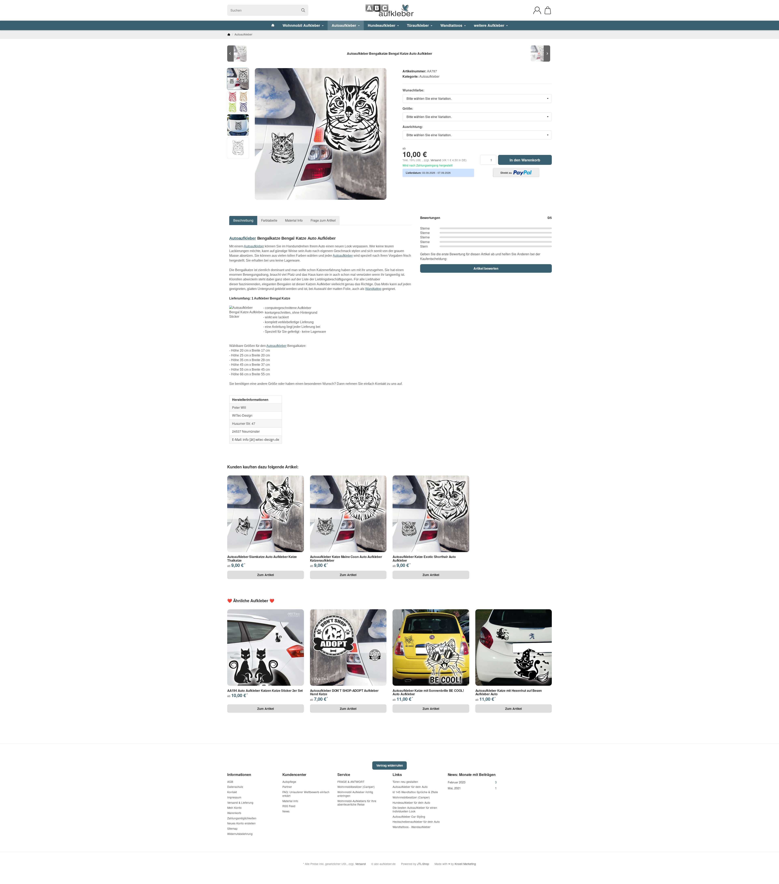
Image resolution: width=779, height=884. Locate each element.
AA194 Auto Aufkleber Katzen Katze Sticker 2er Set (265, 690)
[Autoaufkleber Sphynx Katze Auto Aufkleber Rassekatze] (539, 53)
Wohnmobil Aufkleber (302, 25)
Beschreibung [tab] (243, 220)
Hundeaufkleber (382, 25)
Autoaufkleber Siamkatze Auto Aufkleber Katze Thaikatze (262, 558)
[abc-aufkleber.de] (389, 10)
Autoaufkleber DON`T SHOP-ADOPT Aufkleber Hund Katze (344, 692)
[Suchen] (303, 10)
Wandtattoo (373, 289)
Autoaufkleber (344, 25)
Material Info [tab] (294, 220)
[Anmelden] (537, 10)
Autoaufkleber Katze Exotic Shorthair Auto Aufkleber (424, 558)
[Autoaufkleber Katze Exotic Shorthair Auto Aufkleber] (239, 53)
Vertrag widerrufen (389, 765)
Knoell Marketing (465, 864)
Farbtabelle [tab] (269, 220)
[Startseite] (228, 34)
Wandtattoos (451, 25)
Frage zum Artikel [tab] (323, 220)
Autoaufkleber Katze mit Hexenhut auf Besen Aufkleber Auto (508, 692)
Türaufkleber (418, 25)
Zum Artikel (265, 575)
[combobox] (477, 98)
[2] (516, 172)
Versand (436, 160)
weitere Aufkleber (489, 25)
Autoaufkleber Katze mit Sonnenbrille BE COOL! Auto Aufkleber (428, 692)
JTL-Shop (423, 864)
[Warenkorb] (548, 10)
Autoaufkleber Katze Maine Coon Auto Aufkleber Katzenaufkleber (346, 558)
